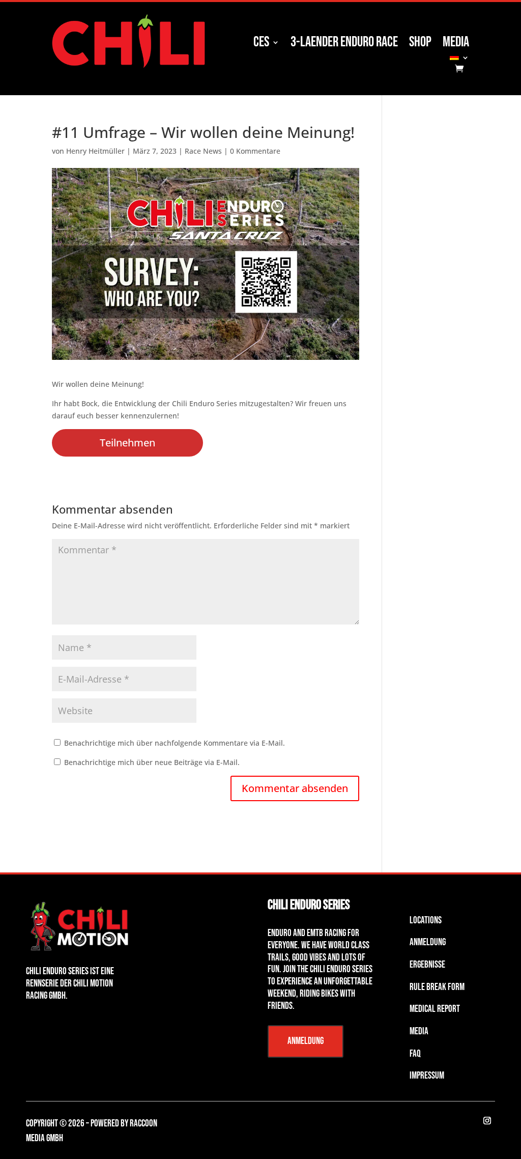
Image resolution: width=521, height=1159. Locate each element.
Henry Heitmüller (95, 151)
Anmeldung (305, 1041)
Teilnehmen (127, 442)
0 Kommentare (255, 151)
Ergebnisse (427, 965)
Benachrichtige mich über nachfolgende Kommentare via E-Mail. (174, 743)
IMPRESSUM (427, 1076)
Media (456, 44)
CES (261, 44)
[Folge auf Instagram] (487, 1120)
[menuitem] (459, 59)
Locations (426, 920)
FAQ (415, 1054)
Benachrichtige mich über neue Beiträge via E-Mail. (152, 762)
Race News (203, 151)
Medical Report (435, 1009)
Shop (420, 44)
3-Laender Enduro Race (344, 44)
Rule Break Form (437, 987)
